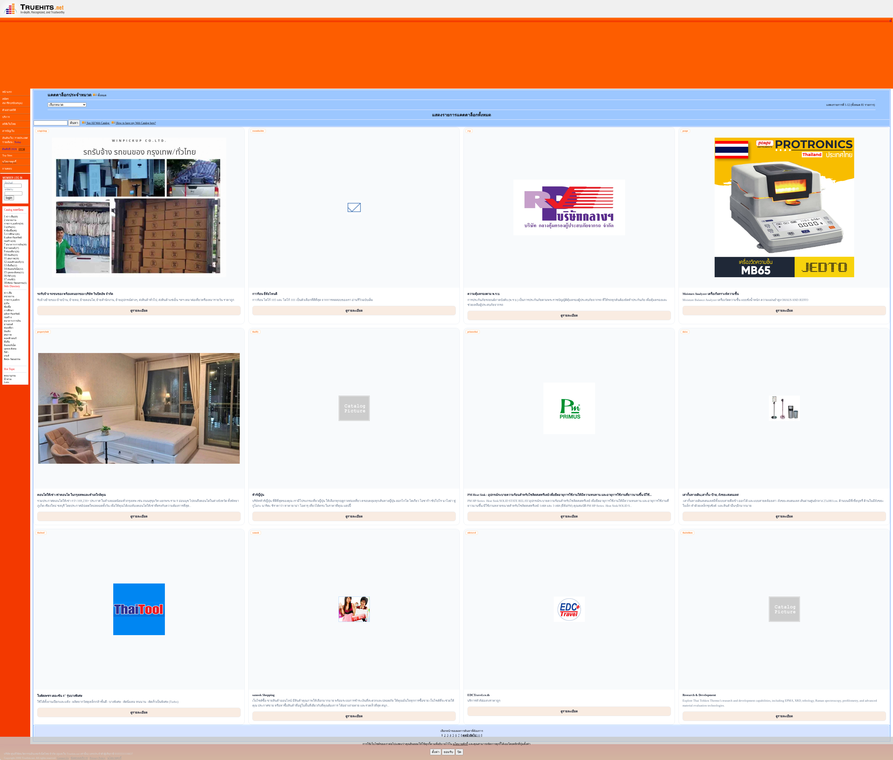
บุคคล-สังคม (10, 348)
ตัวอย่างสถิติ (9, 110)
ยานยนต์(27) (12, 248)
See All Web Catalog (98, 123)
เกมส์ (6, 355)
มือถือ (7, 341)
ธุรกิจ (6, 303)
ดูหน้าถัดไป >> (471, 735)
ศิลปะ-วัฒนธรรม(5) (17, 283)
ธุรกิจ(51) (10, 227)
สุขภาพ (8, 334)
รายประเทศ (21, 138)
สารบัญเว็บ (8, 131)
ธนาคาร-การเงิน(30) (16, 244)
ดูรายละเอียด (138, 310)
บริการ (6, 117)
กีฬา (6, 352)
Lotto (6, 382)
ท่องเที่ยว (8, 328)
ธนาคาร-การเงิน (12, 321)
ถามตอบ (7, 168)
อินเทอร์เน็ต (10, 345)
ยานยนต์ (8, 324)
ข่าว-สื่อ (8, 293)
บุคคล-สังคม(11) (15, 272)
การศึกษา (9, 310)
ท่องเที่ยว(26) (12, 251)
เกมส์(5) (11, 279)
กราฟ (22, 149)
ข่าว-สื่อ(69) (12, 216)
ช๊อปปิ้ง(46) (11, 230)
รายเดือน (7, 142)
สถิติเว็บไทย (9, 124)
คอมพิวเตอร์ (10, 338)
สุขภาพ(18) (13, 258)
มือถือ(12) (12, 265)
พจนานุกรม (10, 375)
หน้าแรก (7, 91)
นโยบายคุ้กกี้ (460, 744)
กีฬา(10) (11, 276)
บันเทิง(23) (12, 255)
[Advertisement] (446, 55)
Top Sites (7, 155)
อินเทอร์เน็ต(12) (15, 269)
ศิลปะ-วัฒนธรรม (12, 359)
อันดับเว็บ (7, 138)
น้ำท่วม (8, 379)
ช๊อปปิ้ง (7, 307)
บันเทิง (7, 331)
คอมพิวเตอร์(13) (15, 262)
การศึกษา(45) (13, 234)
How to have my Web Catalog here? (136, 123)
